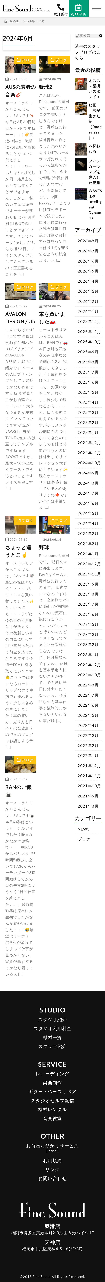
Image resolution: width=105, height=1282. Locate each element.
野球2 (45, 87)
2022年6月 (88, 705)
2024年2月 (88, 543)
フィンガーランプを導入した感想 (95, 172)
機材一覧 (52, 1037)
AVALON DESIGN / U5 (20, 317)
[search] (100, 36)
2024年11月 (89, 452)
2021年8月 (88, 806)
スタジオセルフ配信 (52, 1100)
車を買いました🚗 (52, 317)
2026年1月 (88, 311)
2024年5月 (88, 513)
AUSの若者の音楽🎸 (20, 90)
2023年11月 (89, 574)
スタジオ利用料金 (52, 1028)
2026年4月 (88, 281)
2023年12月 (89, 564)
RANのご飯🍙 (18, 790)
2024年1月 (88, 553)
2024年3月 (88, 533)
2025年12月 (89, 321)
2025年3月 (88, 412)
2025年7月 (88, 372)
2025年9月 (88, 352)
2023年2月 (88, 644)
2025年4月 (88, 402)
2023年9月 (88, 584)
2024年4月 (88, 523)
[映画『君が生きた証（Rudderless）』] (81, 108)
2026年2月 (88, 301)
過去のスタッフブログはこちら (88, 52)
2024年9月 (88, 473)
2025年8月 (88, 362)
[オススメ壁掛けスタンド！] (81, 84)
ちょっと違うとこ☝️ (18, 551)
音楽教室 (52, 1118)
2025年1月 (88, 432)
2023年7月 (88, 604)
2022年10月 (89, 675)
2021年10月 (89, 786)
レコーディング (52, 1073)
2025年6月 (88, 382)
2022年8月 (88, 685)
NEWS (84, 829)
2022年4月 (88, 725)
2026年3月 (88, 291)
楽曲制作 (52, 1082)
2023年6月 (88, 614)
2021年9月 (88, 796)
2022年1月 (88, 755)
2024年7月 (88, 493)
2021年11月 (89, 775)
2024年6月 (88, 503)
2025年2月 (88, 422)
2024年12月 (89, 442)
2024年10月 (89, 463)
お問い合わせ (52, 1178)
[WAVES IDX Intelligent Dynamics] (81, 194)
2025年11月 (89, 331)
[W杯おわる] (81, 149)
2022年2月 (88, 745)
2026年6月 (88, 261)
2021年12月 (89, 765)
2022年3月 (88, 735)
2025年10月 (89, 341)
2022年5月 (88, 715)
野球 (44, 547)
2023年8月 (88, 594)
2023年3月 (88, 634)
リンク (52, 1169)
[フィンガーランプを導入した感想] (81, 164)
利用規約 (52, 1160)
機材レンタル (52, 1109)
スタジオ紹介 (52, 1019)
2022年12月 (89, 664)
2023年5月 (88, 624)
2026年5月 (88, 271)
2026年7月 (88, 251)
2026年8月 (88, 241)
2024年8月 (88, 483)
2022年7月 (88, 695)
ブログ (27, 60)
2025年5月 (88, 392)
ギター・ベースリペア (52, 1091)
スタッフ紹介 (52, 1046)
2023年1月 (88, 654)
